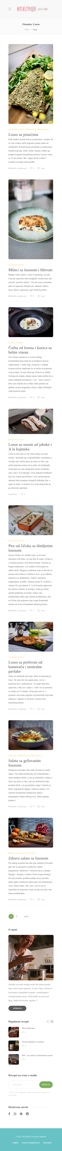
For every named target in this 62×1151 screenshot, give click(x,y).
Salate (12, 756)
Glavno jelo (16, 129)
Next (26, 916)
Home (27, 29)
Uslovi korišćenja (31, 1143)
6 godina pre (22, 397)
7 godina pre (22, 610)
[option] (31, 1046)
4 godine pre (22, 168)
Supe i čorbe (16, 343)
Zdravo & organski (37, 129)
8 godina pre (22, 899)
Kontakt (47, 1143)
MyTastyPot (12, 168)
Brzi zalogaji (16, 853)
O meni (15, 1143)
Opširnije (17, 1008)
